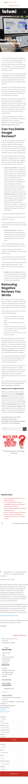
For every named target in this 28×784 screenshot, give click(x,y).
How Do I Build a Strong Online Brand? (15, 512)
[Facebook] (2, 692)
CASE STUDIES (6, 683)
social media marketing (10, 404)
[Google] (7, 692)
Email (1, 721)
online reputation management (15, 406)
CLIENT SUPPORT (7, 695)
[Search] (25, 429)
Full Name (3, 717)
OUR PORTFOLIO (6, 680)
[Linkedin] (4, 692)
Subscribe (14, 739)
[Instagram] (6, 692)
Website (2, 734)
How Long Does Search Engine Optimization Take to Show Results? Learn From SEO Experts (14, 504)
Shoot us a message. (18, 412)
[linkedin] (23, 2)
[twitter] (25, 2)
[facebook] (19, 2)
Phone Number (4, 725)
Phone (2, 755)
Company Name (5, 730)
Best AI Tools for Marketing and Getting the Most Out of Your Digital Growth (14, 516)
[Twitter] (3, 692)
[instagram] (14, 4)
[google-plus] (21, 2)
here (22, 352)
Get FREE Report (14, 774)
